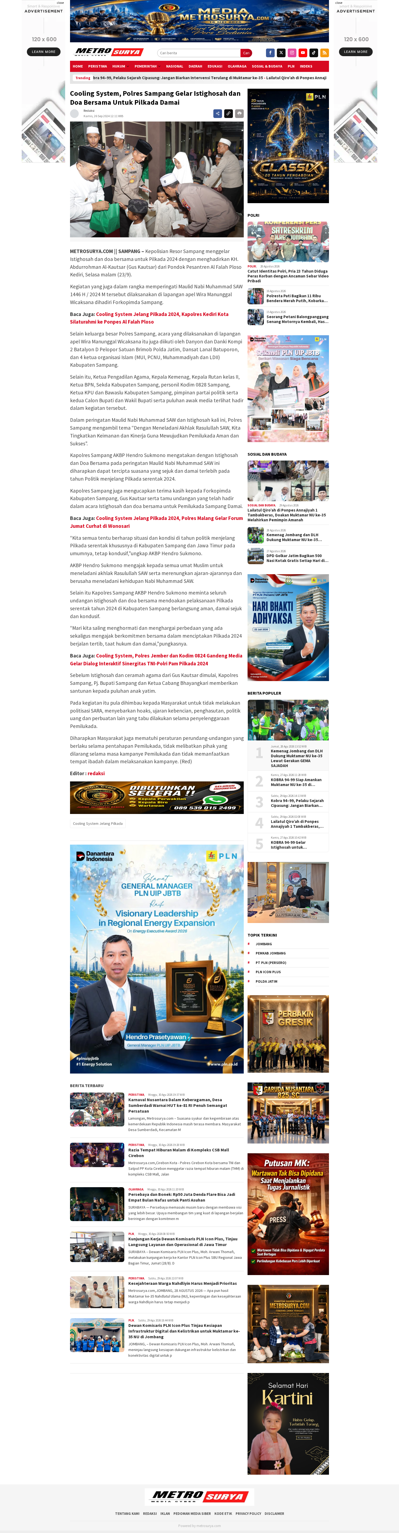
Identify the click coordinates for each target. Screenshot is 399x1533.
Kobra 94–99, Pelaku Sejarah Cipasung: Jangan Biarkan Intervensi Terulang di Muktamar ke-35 (297, 803)
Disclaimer (274, 1513)
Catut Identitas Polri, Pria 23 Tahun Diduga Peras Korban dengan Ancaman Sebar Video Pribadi (288, 276)
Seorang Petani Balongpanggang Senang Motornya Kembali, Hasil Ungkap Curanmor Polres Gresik (298, 319)
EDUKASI (215, 66)
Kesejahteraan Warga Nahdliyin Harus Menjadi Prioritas (183, 1283)
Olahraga (237, 66)
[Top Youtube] (303, 53)
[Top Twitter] (281, 53)
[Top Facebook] (270, 53)
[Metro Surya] (109, 52)
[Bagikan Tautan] (217, 113)
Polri (252, 266)
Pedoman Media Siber (192, 1513)
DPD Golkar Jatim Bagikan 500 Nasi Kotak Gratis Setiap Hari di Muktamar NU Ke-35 (296, 558)
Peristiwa (97, 66)
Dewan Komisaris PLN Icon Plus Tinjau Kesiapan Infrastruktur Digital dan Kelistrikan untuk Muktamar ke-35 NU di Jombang (184, 1331)
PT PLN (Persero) (271, 962)
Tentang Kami (127, 1513)
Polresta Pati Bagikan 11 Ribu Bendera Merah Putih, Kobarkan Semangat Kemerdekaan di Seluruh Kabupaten (296, 298)
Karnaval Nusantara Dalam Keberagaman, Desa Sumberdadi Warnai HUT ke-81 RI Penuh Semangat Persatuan (177, 1105)
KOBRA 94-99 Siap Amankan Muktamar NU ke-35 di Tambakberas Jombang (296, 782)
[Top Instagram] (292, 53)
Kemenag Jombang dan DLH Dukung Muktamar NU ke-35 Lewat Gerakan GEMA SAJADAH (295, 537)
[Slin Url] (228, 113)
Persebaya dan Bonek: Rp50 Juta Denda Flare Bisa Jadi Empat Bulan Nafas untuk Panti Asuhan (181, 1197)
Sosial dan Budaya (261, 505)
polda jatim (266, 981)
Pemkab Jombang (271, 953)
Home (78, 66)
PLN (291, 66)
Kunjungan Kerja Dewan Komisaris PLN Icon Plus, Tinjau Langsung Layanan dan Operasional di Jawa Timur (182, 1241)
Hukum (118, 66)
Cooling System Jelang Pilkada (98, 823)
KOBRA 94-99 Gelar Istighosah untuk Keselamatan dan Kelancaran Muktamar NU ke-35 (297, 845)
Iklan (165, 1513)
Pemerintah (146, 66)
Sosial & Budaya (267, 66)
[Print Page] (239, 113)
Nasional (174, 66)
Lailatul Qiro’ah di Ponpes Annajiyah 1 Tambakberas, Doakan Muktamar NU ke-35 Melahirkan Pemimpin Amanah (270, 77)
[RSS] (324, 53)
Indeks (306, 66)
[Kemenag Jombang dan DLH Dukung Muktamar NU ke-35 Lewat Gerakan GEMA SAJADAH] (288, 720)
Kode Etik (223, 1513)
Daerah (195, 66)
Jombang (264, 944)
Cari (246, 52)
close (60, 3)
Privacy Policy (248, 1513)
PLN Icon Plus (268, 972)
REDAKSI (150, 1513)
